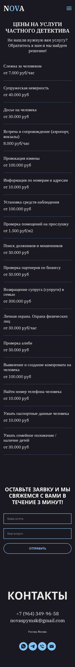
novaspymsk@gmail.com (37, 620)
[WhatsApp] (23, 646)
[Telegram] (33, 646)
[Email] (51, 646)
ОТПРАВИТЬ (37, 548)
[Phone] (42, 646)
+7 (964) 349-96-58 (37, 614)
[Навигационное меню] (69, 8)
